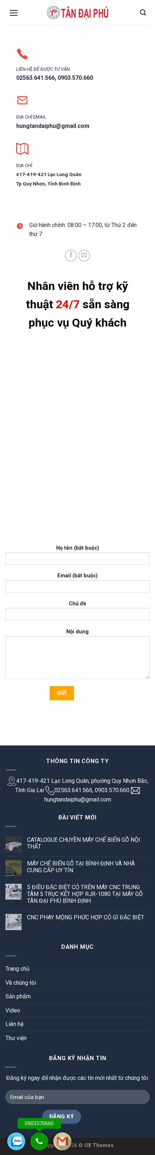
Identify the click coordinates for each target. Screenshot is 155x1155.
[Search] (143, 12)
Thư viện (16, 1038)
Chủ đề (77, 604)
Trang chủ (17, 968)
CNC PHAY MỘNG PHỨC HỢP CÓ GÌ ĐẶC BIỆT (85, 917)
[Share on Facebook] (71, 256)
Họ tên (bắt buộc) (77, 548)
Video (12, 1010)
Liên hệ (14, 1024)
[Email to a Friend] (84, 256)
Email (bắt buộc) (77, 576)
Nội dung (77, 632)
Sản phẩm (18, 996)
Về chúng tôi (20, 982)
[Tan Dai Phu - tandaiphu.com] (77, 12)
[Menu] (14, 13)
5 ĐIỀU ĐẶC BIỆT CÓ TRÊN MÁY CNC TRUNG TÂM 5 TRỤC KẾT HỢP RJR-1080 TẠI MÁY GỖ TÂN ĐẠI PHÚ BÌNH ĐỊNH (85, 894)
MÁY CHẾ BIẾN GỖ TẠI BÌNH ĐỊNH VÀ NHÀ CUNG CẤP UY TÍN (81, 867)
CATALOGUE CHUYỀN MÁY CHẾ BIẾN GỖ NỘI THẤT (83, 843)
